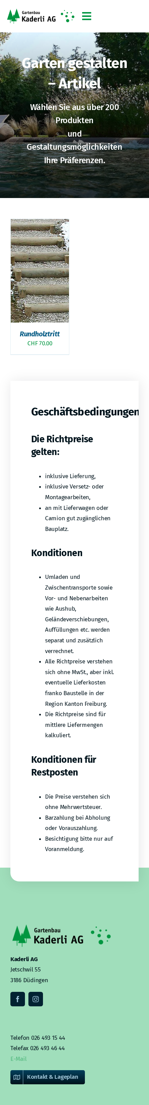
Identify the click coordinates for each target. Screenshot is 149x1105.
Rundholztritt (40, 334)
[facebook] (17, 999)
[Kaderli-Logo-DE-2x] (40, 11)
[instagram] (35, 999)
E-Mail (18, 1059)
